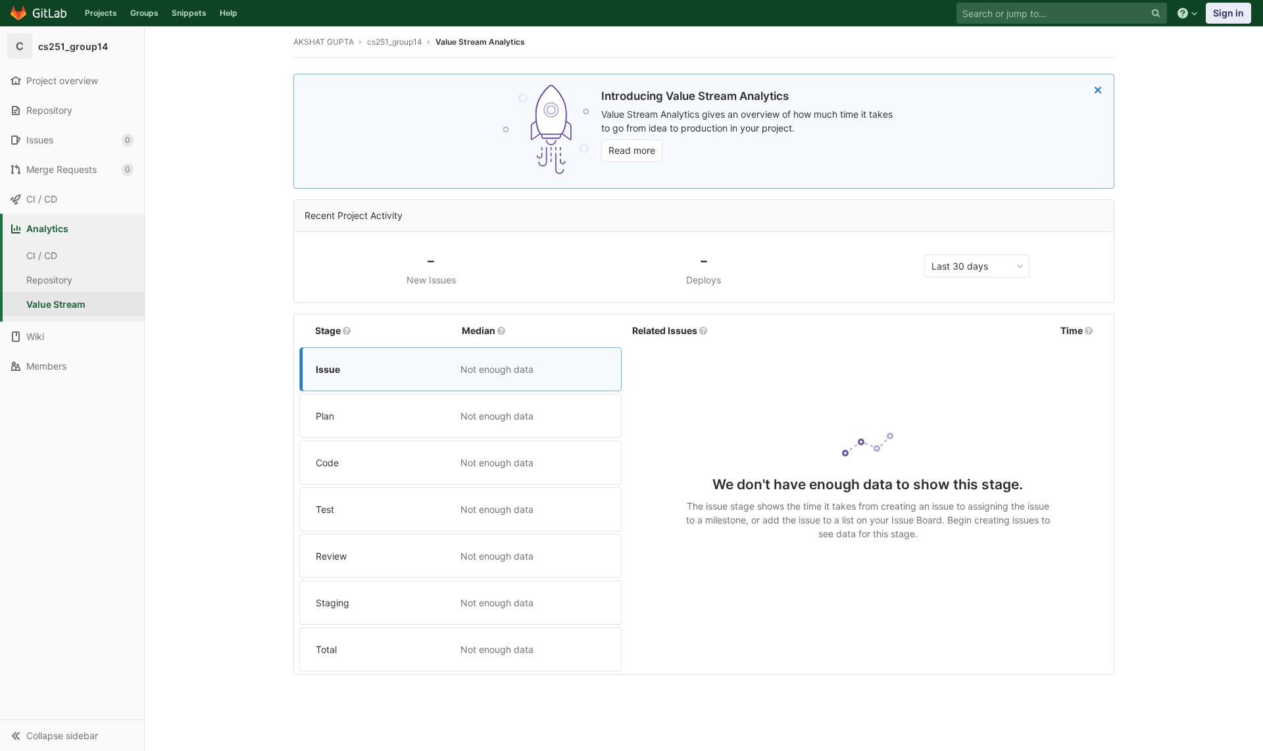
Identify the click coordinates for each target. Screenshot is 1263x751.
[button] (72, 735)
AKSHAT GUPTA (323, 42)
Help (228, 13)
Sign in (1228, 12)
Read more (631, 150)
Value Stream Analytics (480, 42)
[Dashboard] (39, 13)
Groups (144, 13)
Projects (101, 13)
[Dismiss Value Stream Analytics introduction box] (1097, 90)
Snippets (189, 13)
